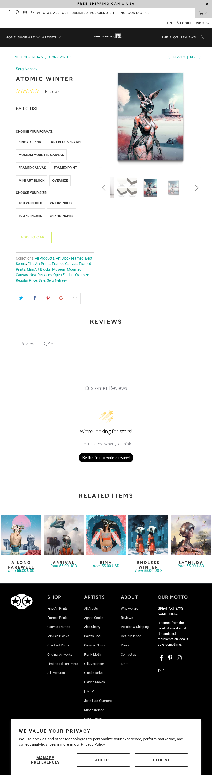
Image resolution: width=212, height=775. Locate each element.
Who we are (48, 13)
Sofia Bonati (93, 719)
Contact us (139, 13)
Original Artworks (59, 654)
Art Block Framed (66, 142)
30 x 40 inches (30, 216)
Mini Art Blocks (39, 269)
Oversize (60, 180)
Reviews (188, 37)
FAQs (124, 664)
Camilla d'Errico (95, 645)
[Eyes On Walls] (108, 36)
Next (194, 57)
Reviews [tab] (28, 343)
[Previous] (104, 118)
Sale (42, 280)
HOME (11, 37)
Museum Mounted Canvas (41, 155)
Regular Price (26, 280)
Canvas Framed (58, 627)
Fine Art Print (31, 142)
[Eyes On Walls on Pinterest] (16, 13)
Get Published (75, 13)
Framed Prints (57, 618)
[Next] (196, 118)
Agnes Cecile (93, 618)
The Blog (170, 37)
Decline (161, 760)
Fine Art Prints (39, 264)
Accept (103, 760)
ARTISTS (49, 37)
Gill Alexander (94, 664)
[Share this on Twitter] (21, 298)
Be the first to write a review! (106, 457)
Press (125, 645)
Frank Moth (92, 654)
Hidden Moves (94, 682)
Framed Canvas (32, 168)
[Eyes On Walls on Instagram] (25, 13)
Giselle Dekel (93, 673)
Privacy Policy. (93, 744)
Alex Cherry (92, 627)
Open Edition (63, 275)
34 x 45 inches (61, 216)
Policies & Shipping (108, 13)
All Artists (91, 608)
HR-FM (89, 691)
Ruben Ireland (94, 710)
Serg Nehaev (26, 68)
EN (169, 23)
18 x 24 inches (30, 203)
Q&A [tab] (49, 343)
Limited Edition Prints (62, 664)
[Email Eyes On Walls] (33, 13)
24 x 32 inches (61, 203)
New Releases (40, 275)
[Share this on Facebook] (34, 298)
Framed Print (65, 168)
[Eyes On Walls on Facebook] (8, 13)
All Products (44, 258)
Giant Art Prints (58, 645)
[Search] (202, 37)
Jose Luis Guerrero (98, 701)
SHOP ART (26, 37)
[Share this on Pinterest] (48, 298)
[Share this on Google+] (61, 298)
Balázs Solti (92, 636)
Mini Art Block (31, 180)
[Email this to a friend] (75, 298)
